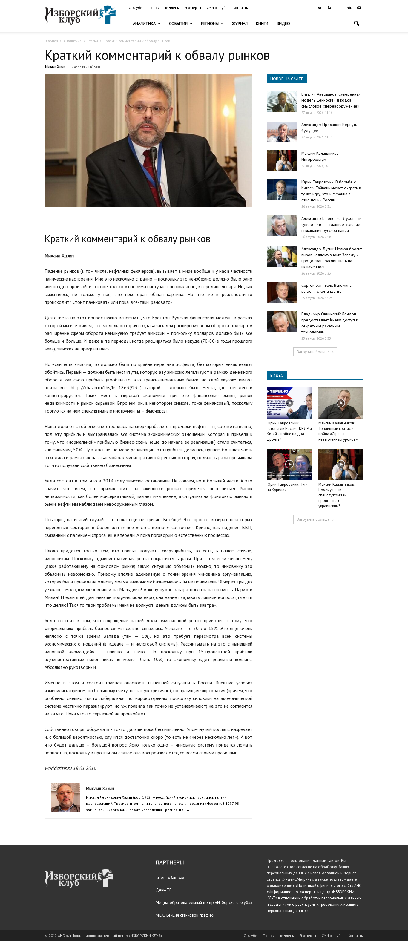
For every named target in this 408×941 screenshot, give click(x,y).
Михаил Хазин (55, 67)
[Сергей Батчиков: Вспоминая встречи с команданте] (282, 292)
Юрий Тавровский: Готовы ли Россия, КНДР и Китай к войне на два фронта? (289, 431)
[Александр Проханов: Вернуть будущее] (282, 132)
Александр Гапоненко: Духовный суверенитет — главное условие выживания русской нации (331, 224)
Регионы (210, 23)
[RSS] (329, 8)
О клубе (135, 7)
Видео (283, 23)
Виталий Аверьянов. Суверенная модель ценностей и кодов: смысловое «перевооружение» (331, 100)
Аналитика (144, 23)
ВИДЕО (277, 375)
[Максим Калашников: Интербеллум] (282, 160)
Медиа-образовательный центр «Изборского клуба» (204, 902)
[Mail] (319, 8)
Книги (262, 23)
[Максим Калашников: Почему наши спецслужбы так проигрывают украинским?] (341, 464)
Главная (51, 41)
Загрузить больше (313, 351)
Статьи (92, 41)
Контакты (241, 7)
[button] (356, 24)
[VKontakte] (349, 8)
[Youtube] (359, 8)
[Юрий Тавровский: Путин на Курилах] (289, 464)
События (178, 23)
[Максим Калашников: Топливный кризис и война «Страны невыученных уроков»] (341, 403)
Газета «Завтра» (170, 877)
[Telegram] (339, 8)
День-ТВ (164, 890)
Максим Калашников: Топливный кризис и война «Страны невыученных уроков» (338, 431)
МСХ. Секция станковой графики (185, 915)
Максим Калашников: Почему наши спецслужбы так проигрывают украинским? (336, 495)
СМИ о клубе (217, 7)
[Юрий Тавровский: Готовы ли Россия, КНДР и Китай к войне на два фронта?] (289, 403)
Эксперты (193, 7)
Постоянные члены (164, 7)
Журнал (240, 23)
